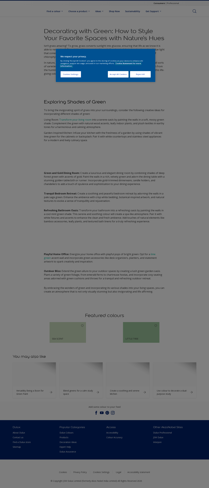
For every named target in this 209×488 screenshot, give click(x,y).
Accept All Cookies (118, 74)
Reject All (140, 74)
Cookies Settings (70, 74)
